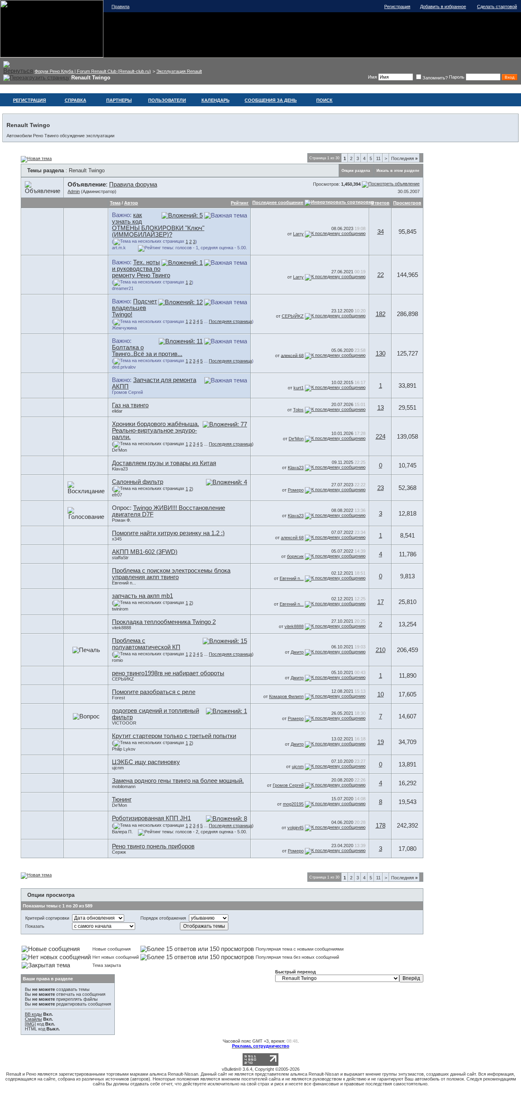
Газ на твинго (130, 405)
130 (380, 353)
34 (380, 231)
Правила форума (133, 184)
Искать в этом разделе (398, 171)
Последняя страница (230, 321)
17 (380, 602)
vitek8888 (121, 627)
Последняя (404, 158)
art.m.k (119, 247)
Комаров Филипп (286, 696)
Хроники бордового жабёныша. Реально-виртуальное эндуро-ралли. (155, 430)
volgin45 (295, 827)
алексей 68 (292, 355)
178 (380, 825)
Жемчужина (124, 327)
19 (380, 742)
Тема (115, 202)
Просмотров (407, 202)
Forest (118, 697)
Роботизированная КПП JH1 (151, 818)
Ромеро (296, 490)
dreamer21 (123, 288)
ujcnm (118, 767)
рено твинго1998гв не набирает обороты (168, 673)
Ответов (380, 202)
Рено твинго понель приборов (153, 846)
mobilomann (124, 786)
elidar (117, 411)
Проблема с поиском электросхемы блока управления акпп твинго (171, 573)
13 (380, 407)
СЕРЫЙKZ (293, 316)
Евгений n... (124, 582)
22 (380, 275)
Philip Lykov (124, 749)
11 (378, 158)
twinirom (120, 608)
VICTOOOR (124, 722)
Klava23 (120, 468)
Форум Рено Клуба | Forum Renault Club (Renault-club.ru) (93, 71)
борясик (295, 556)
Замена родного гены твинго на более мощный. (178, 781)
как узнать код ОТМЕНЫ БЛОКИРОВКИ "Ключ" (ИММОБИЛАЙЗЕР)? (158, 225)
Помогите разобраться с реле (153, 692)
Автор (131, 202)
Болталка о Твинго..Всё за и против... (147, 350)
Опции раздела (355, 171)
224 (380, 436)
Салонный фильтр (137, 482)
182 (380, 314)
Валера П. (122, 831)
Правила (120, 6)
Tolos (298, 409)
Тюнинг (121, 799)
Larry (298, 233)
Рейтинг (240, 202)
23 (380, 488)
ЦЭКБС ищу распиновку (146, 762)
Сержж (119, 852)
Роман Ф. (121, 520)
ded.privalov (124, 367)
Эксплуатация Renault (179, 71)
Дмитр (297, 652)
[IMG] (30, 1023)
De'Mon (119, 450)
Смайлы (33, 1019)
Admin (74, 191)
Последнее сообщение (277, 202)
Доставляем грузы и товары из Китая (164, 463)
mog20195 (293, 804)
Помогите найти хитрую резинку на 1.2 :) (168, 533)
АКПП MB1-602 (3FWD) (144, 552)
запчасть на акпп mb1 (142, 596)
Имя (372, 77)
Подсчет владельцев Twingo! (134, 308)
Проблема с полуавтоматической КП (146, 643)
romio (117, 660)
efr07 (117, 494)
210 (380, 650)
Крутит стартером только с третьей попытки (174, 736)
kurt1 (298, 387)
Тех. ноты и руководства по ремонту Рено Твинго (141, 269)
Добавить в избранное (443, 6)
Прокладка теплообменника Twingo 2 (164, 622)
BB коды (33, 1014)
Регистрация (397, 6)
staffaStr (120, 557)
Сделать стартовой (497, 6)
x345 (117, 538)
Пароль (456, 77)
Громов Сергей (127, 392)
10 (380, 694)
